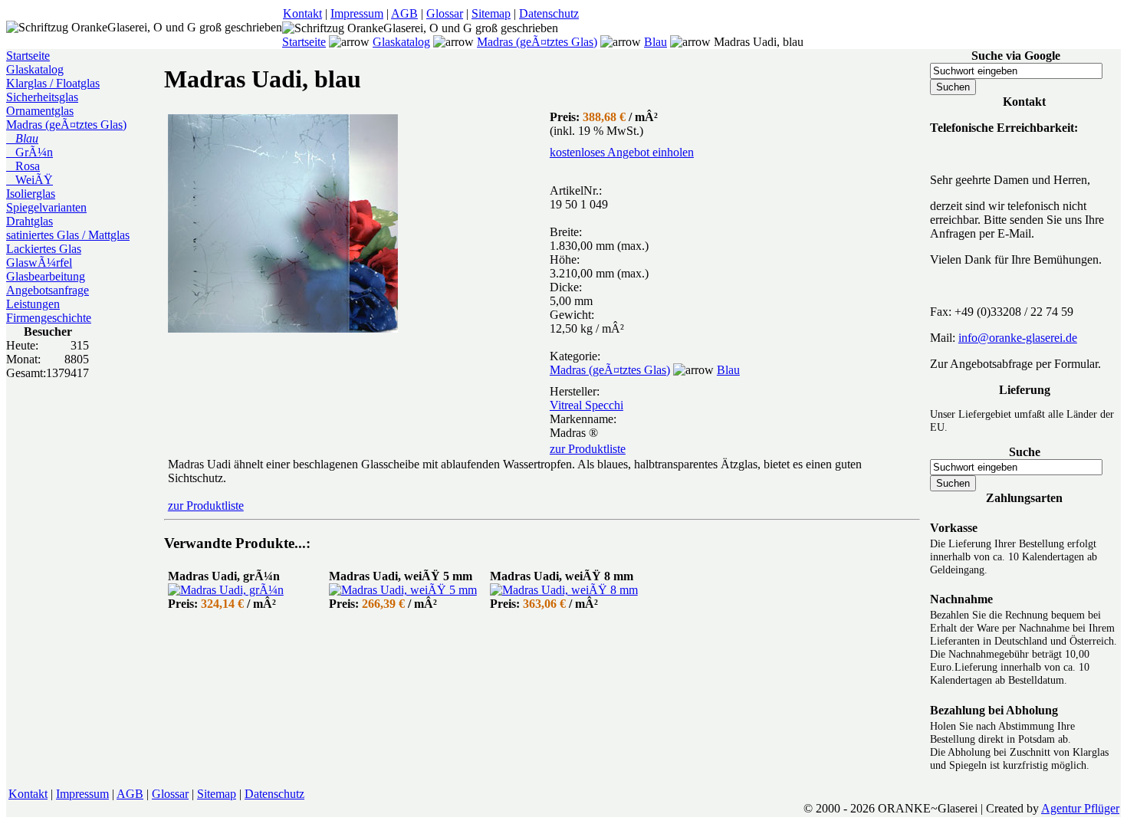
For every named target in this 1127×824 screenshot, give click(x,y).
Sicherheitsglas (42, 96)
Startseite (304, 41)
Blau (655, 41)
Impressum (356, 13)
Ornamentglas (40, 110)
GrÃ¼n (29, 152)
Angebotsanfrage (47, 290)
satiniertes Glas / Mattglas (68, 234)
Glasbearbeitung (45, 276)
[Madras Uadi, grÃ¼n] (226, 589)
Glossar (444, 13)
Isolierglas (30, 193)
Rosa (23, 165)
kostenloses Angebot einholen (622, 152)
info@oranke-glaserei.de (1017, 337)
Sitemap (491, 13)
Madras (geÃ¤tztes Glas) (537, 41)
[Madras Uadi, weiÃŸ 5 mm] (403, 589)
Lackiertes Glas (43, 248)
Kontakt (302, 13)
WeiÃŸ (29, 179)
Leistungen (33, 303)
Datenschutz (549, 13)
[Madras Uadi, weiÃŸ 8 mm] (564, 589)
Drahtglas (29, 221)
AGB (404, 13)
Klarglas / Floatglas (53, 83)
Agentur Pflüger (1080, 808)
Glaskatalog (401, 41)
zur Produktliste (588, 448)
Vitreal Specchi (586, 405)
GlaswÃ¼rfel (39, 262)
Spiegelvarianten (46, 207)
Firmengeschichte (48, 317)
